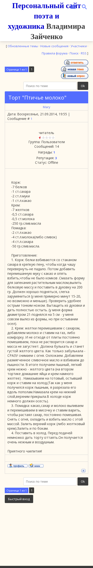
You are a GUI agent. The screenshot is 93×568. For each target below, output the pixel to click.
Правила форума (54, 53)
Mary (46, 107)
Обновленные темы (23, 46)
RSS (84, 53)
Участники (79, 46)
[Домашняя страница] (36, 465)
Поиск (74, 53)
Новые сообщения (54, 46)
